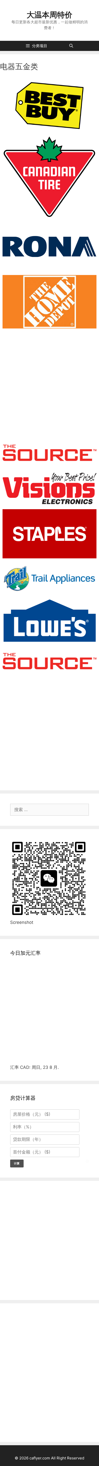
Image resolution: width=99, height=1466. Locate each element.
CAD (24, 1067)
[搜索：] (49, 809)
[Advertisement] (49, 383)
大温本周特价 (49, 14)
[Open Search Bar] (71, 46)
